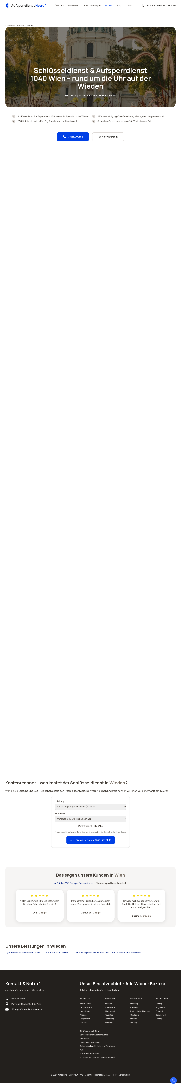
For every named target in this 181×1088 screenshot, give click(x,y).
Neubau (108, 1003)
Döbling (159, 1003)
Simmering (109, 1018)
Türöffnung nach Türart (90, 1031)
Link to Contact (173, 1080)
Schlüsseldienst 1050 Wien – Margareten (75, 306)
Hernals (133, 1018)
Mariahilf (83, 1022)
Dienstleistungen (91, 5)
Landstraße (85, 1011)
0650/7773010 (18, 998)
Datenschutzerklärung (90, 1042)
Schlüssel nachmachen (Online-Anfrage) (97, 1057)
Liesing (159, 1018)
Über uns (59, 5)
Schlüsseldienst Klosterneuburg (94, 1034)
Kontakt (129, 5)
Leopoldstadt (86, 1007)
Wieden (83, 1015)
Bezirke (108, 5)
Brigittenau (160, 1007)
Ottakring (134, 1015)
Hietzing (134, 1003)
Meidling (109, 1022)
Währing (133, 1022)
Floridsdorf (160, 1011)
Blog (119, 5)
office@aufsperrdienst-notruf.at (27, 1009)
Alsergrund (110, 1011)
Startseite (73, 5)
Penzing (134, 1007)
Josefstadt (110, 1007)
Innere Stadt (85, 1003)
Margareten (85, 1018)
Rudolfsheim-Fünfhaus (140, 1011)
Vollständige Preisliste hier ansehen (113, 544)
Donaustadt (161, 1015)
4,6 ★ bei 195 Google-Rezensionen (74, 883)
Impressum (84, 1038)
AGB (82, 1049)
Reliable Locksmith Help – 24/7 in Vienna (97, 1046)
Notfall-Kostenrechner (90, 1053)
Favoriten (109, 1015)
